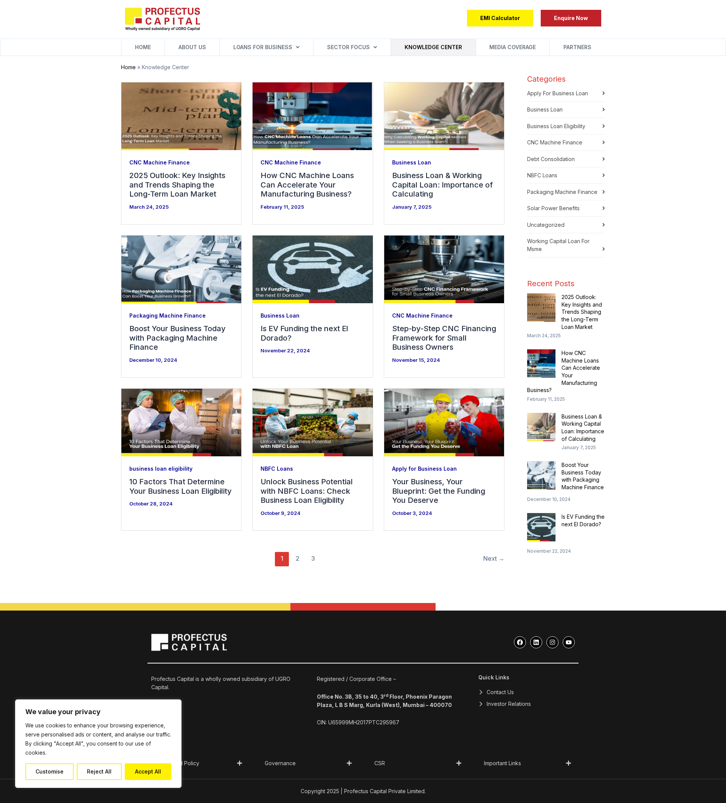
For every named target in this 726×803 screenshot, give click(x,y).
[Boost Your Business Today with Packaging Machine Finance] (541, 475)
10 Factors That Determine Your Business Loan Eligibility (180, 486)
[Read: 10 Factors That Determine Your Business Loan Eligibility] (181, 422)
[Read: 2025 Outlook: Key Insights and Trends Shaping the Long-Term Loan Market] (181, 115)
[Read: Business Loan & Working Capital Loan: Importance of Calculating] (444, 115)
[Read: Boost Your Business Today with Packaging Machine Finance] (181, 268)
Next (493, 558)
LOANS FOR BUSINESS (262, 47)
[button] (571, 18)
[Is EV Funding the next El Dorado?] (541, 527)
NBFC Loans (277, 468)
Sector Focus (348, 47)
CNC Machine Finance (159, 162)
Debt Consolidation (551, 159)
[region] (98, 743)
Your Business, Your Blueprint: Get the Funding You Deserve (438, 491)
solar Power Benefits (553, 208)
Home (143, 47)
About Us (192, 47)
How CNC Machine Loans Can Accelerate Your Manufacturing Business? (307, 184)
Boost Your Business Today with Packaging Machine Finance (177, 338)
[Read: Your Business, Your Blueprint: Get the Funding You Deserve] (444, 422)
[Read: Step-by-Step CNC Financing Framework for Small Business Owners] (444, 268)
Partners (577, 47)
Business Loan (411, 162)
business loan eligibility (160, 468)
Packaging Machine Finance (167, 315)
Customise (50, 771)
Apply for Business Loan (424, 468)
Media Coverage (512, 47)
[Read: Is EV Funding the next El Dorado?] (312, 268)
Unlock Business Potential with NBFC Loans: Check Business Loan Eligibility (307, 491)
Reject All (99, 771)
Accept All (148, 771)
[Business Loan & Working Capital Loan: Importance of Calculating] (541, 427)
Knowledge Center (433, 47)
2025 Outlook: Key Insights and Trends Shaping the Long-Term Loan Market (177, 184)
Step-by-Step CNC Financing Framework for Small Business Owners (444, 338)
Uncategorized (546, 225)
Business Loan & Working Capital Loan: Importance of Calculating (442, 184)
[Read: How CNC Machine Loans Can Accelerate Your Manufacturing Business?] (312, 115)
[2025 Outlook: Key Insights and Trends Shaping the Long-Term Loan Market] (541, 307)
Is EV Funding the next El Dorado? (583, 520)
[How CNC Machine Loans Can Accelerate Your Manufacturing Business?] (541, 363)
